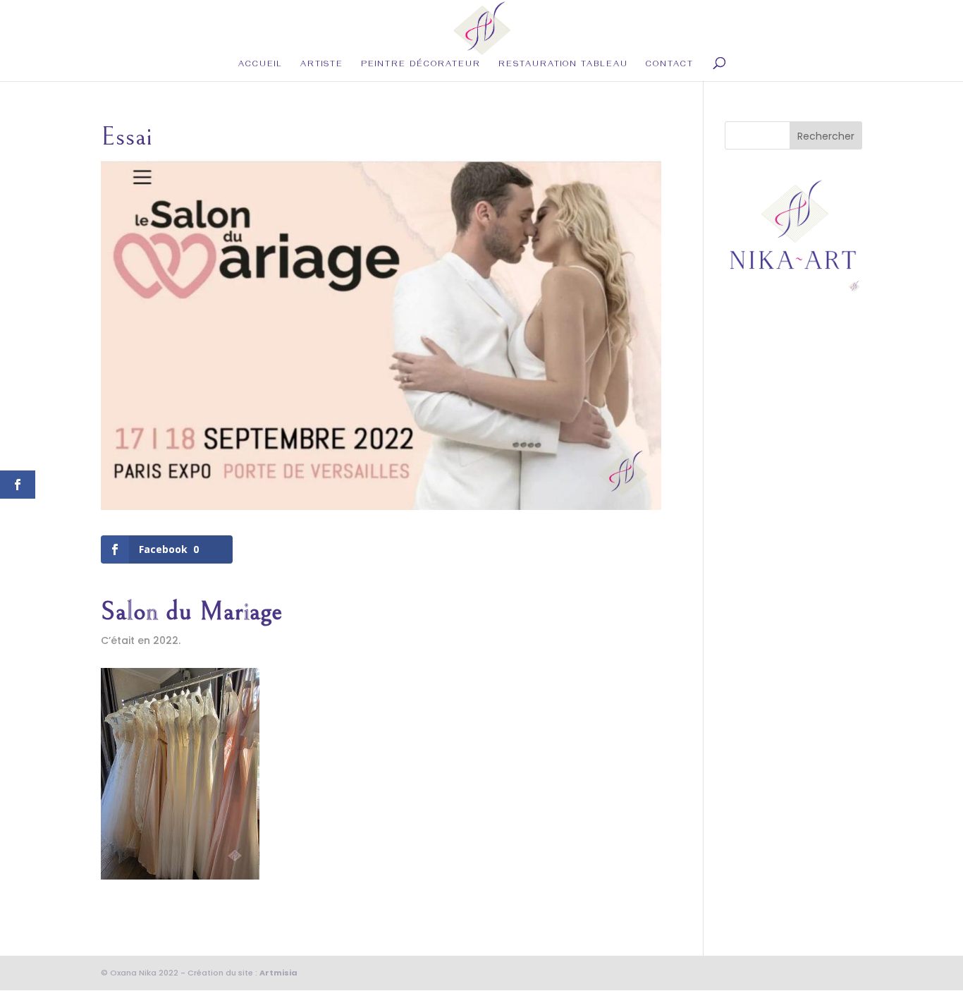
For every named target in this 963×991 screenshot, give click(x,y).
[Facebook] (180, 872)
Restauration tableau (563, 66)
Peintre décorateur (421, 66)
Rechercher (825, 136)
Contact (670, 66)
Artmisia (278, 972)
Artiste (321, 66)
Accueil (260, 66)
